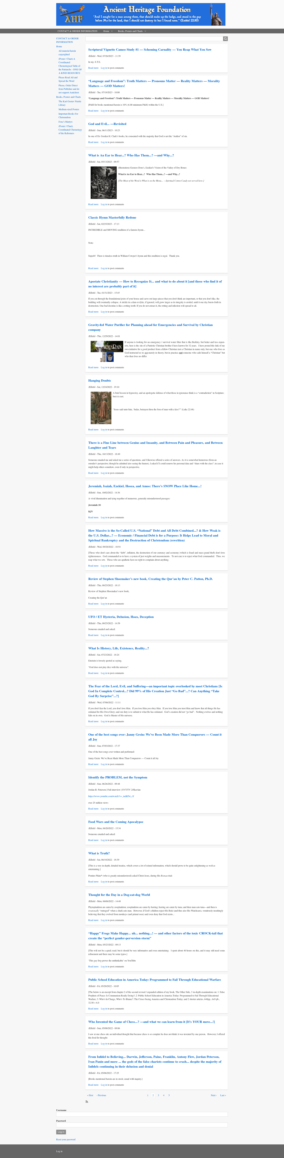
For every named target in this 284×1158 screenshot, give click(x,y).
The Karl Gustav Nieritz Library (70, 103)
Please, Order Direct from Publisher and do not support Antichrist (69, 89)
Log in (104, 67)
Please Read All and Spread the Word (68, 79)
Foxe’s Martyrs (65, 121)
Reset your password (65, 1139)
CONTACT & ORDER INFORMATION (77, 30)
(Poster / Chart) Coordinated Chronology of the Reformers (70, 129)
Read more (93, 67)
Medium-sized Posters (69, 109)
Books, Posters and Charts (130, 30)
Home (106, 30)
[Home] (142, 14)
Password (61, 1120)
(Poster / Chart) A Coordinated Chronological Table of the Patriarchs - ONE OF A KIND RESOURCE (70, 65)
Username (61, 1110)
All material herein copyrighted (67, 52)
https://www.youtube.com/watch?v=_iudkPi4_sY (111, 796)
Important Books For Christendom (68, 115)
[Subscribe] (86, 1101)
